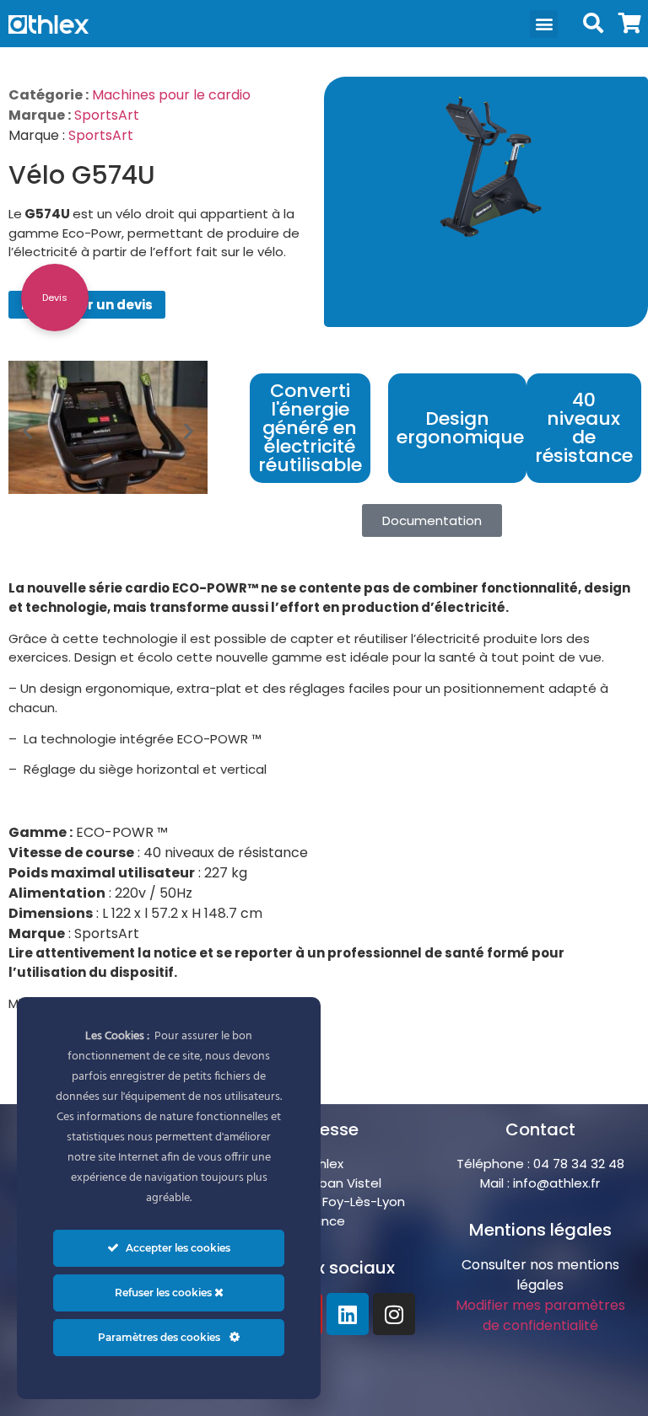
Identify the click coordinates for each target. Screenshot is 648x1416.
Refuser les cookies (164, 1292)
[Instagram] (394, 1314)
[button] (544, 24)
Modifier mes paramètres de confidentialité (540, 1315)
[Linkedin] (348, 1314)
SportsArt (106, 115)
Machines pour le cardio (171, 95)
